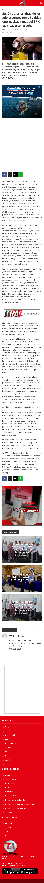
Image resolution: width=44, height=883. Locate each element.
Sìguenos (8, 812)
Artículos (8, 760)
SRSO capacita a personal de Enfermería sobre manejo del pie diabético (22, 577)
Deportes (8, 739)
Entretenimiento (11, 743)
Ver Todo (37, 629)
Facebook (8, 823)
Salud (4, 10)
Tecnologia (9, 747)
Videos (7, 764)
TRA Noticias (23, 29)
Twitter (7, 832)
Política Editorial (10, 783)
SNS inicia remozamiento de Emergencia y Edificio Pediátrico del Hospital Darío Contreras (22, 548)
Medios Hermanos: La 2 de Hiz (16, 800)
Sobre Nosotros (11, 779)
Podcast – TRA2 (10, 796)
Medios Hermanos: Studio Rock (16, 808)
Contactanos (9, 792)
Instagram (9, 836)
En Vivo (7, 787)
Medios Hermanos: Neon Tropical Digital (19, 804)
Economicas (9, 756)
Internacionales (10, 735)
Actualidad (9, 731)
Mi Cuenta (9, 775)
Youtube (8, 827)
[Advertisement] (22, 143)
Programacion (10, 727)
